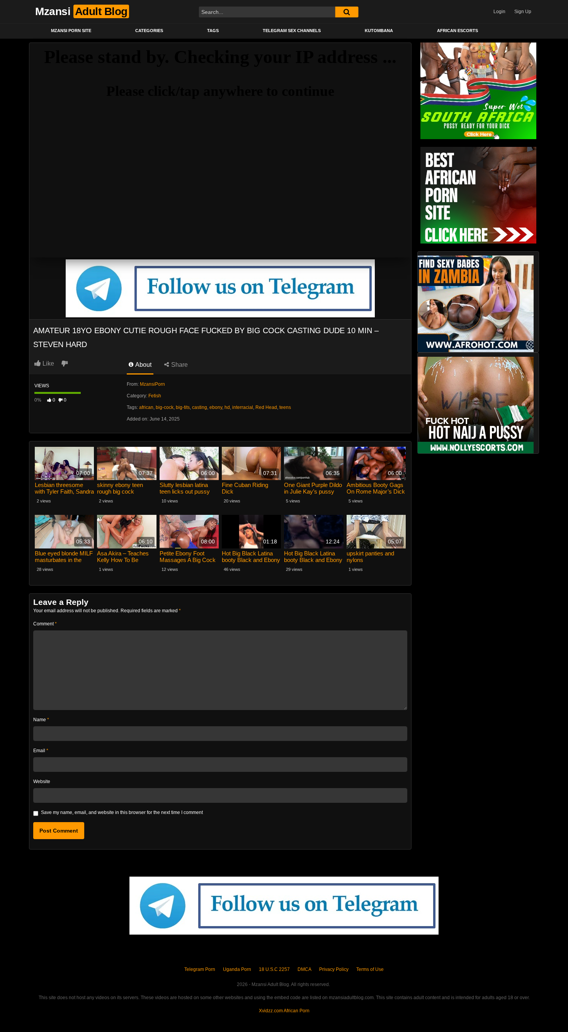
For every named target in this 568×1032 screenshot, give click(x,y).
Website (41, 781)
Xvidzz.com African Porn (284, 1010)
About (142, 364)
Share (179, 364)
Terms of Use (370, 969)
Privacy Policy (334, 969)
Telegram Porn (199, 969)
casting (199, 407)
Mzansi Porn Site (71, 30)
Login (499, 11)
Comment (45, 624)
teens (285, 407)
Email (40, 750)
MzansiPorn (152, 384)
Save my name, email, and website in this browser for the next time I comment (122, 812)
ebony (215, 407)
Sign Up (522, 11)
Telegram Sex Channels (292, 30)
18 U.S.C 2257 (274, 969)
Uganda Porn (237, 969)
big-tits (183, 407)
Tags (213, 30)
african (146, 407)
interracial (242, 407)
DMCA (304, 969)
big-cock (164, 407)
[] (346, 12)
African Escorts (457, 30)
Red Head (266, 407)
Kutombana (379, 30)
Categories (149, 30)
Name (41, 719)
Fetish (154, 395)
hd (227, 407)
